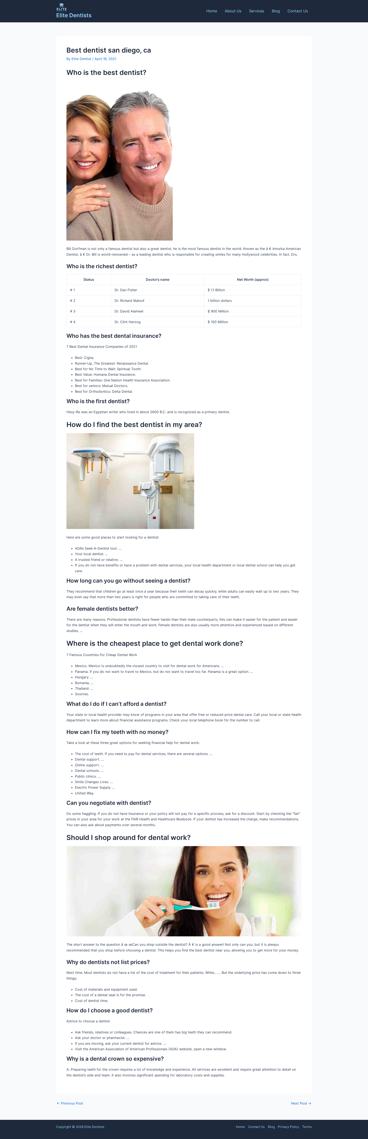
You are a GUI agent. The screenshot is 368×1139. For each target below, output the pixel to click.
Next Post (301, 1103)
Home (211, 11)
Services (256, 11)
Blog (276, 11)
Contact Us (298, 11)
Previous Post (70, 1103)
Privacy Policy (288, 1127)
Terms (307, 1127)
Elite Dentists (74, 15)
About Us (233, 11)
